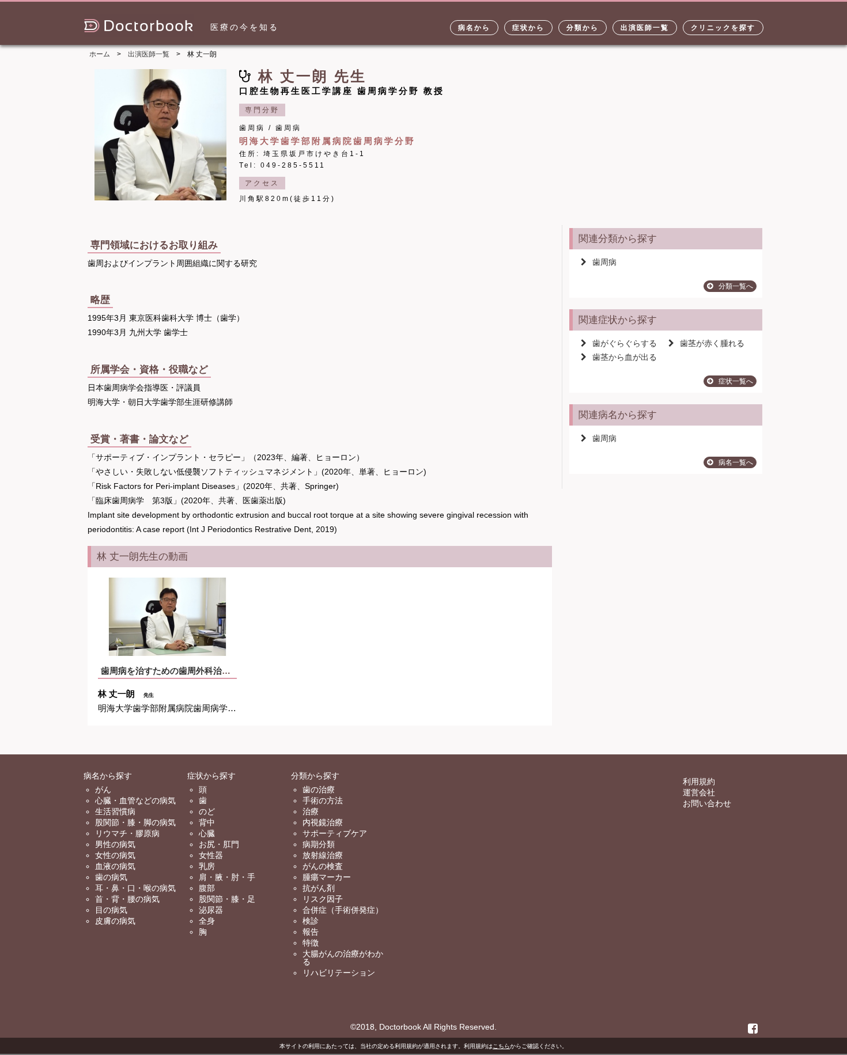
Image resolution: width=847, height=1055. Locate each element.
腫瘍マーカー (326, 877)
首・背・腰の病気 (127, 899)
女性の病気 (115, 855)
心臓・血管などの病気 (135, 800)
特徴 (310, 942)
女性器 (211, 855)
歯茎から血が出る (624, 357)
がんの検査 (322, 866)
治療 (310, 811)
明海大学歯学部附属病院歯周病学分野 (327, 141)
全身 (207, 920)
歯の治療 (318, 789)
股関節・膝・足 (227, 899)
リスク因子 (322, 899)
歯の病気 (111, 877)
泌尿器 (211, 909)
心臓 (207, 833)
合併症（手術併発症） (342, 909)
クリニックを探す (723, 28)
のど (207, 811)
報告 (310, 931)
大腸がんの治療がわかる (342, 957)
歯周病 (604, 262)
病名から (474, 28)
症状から (528, 28)
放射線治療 (322, 855)
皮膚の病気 (115, 920)
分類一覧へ (736, 286)
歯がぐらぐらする (624, 343)
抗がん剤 (318, 888)
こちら (501, 1046)
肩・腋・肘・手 (227, 877)
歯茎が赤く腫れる (712, 343)
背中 (207, 822)
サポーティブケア (334, 833)
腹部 (207, 888)
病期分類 (318, 844)
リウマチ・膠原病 (127, 833)
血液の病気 (115, 866)
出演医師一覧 (645, 28)
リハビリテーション (338, 972)
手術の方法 (322, 800)
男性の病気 (115, 844)
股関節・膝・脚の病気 (135, 822)
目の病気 (111, 909)
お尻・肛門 (219, 844)
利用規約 (699, 781)
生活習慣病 (115, 811)
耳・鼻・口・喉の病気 (135, 888)
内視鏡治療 (322, 822)
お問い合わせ (707, 803)
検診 (310, 920)
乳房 (207, 866)
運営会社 (699, 792)
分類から (582, 28)
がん (103, 789)
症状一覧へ (736, 381)
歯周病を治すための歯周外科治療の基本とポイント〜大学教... (221, 670)
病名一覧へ (736, 462)
